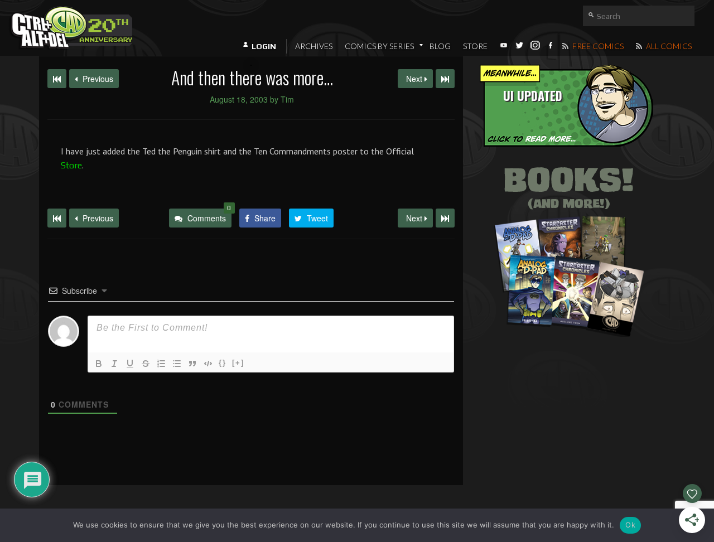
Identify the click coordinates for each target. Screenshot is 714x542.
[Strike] (145, 363)
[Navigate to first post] (56, 78)
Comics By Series (379, 46)
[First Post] (56, 218)
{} (222, 363)
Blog (440, 46)
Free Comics (597, 46)
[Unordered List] (177, 363)
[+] (238, 363)
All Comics (668, 46)
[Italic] (114, 363)
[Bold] (99, 363)
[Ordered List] (161, 363)
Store (475, 46)
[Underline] (130, 363)
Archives (313, 46)
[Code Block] (208, 363)
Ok (630, 524)
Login (264, 46)
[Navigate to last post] (445, 78)
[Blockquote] (192, 363)
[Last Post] (445, 218)
